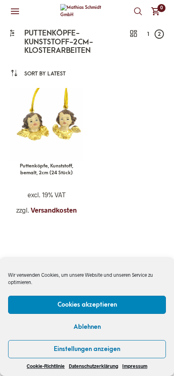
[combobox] (45, 73)
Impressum (134, 366)
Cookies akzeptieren (87, 304)
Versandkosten (54, 210)
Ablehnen (87, 326)
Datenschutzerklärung (93, 366)
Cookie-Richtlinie (46, 366)
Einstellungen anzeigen (87, 349)
